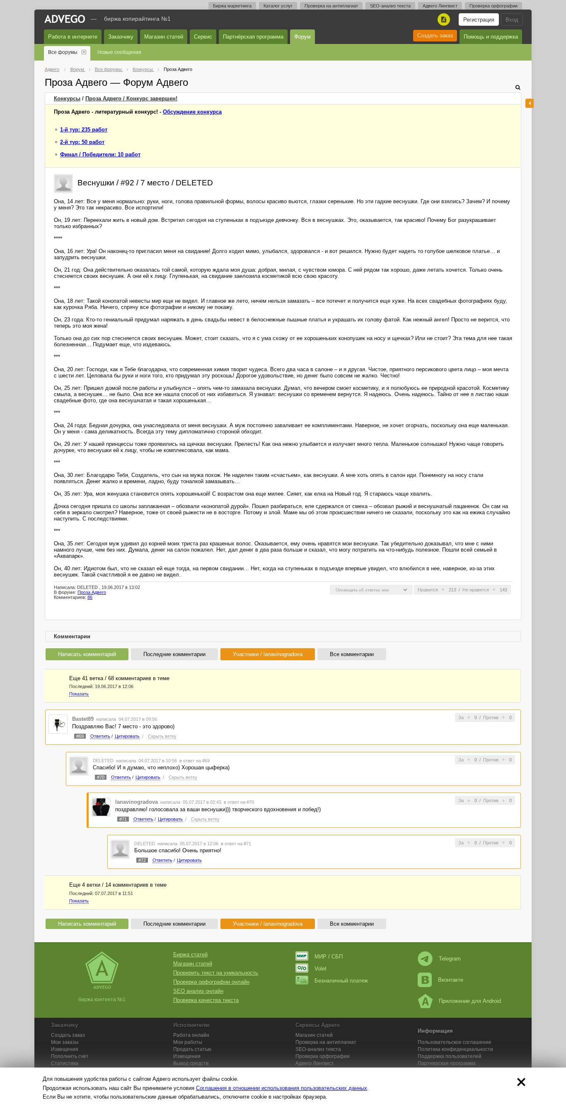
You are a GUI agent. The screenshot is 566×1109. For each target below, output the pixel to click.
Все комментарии (352, 654)
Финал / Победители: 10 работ (100, 154)
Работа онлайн (191, 1035)
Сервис (203, 37)
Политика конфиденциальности (455, 1049)
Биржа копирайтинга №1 (137, 18)
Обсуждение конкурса (192, 112)
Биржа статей (190, 954)
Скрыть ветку (162, 736)
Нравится (428, 589)
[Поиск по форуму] (518, 87)
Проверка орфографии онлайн (211, 982)
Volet (320, 969)
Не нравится (475, 589)
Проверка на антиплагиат (331, 5)
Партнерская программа (447, 1063)
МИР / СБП (328, 956)
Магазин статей (163, 37)
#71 (123, 819)
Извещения (64, 1049)
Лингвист (314, 1063)
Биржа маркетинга (232, 5)
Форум (302, 37)
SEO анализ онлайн (198, 991)
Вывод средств (190, 1063)
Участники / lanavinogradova (267, 654)
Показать (79, 693)
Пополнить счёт (70, 1056)
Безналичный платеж (341, 981)
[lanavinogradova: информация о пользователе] (101, 807)
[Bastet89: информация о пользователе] (58, 723)
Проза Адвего (91, 592)
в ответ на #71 (236, 843)
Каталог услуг (278, 5)
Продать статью (192, 1049)
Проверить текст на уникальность (215, 973)
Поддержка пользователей (449, 1056)
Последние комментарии (174, 654)
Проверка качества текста (206, 1000)
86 (89, 597)
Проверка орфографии (493, 5)
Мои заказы (65, 1042)
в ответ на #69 (194, 760)
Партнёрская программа (253, 37)
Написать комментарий (87, 654)
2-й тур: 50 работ (82, 142)
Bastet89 (83, 719)
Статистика (64, 1063)
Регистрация (478, 20)
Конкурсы (67, 98)
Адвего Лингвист (440, 5)
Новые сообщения (119, 52)
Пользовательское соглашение (454, 1042)
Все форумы (62, 52)
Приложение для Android (470, 1001)
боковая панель (529, 103)
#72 (142, 860)
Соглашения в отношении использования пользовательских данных (281, 1088)
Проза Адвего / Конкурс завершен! (131, 98)
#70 (100, 777)
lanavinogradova (136, 802)
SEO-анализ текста (390, 5)
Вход (512, 20)
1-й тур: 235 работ (83, 129)
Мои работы (187, 1042)
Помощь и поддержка (491, 37)
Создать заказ (435, 35)
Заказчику (120, 37)
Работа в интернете (72, 37)
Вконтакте (450, 980)
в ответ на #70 (239, 802)
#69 (80, 736)
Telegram (450, 959)
